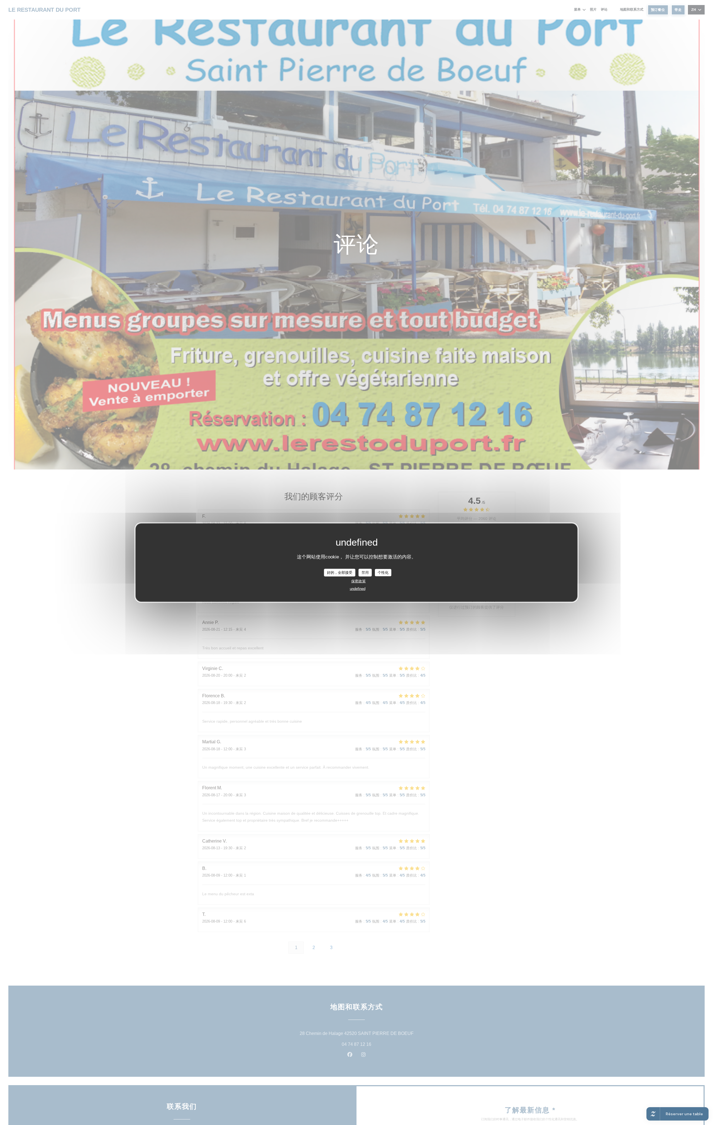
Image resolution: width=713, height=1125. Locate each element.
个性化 (383, 572)
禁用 (365, 572)
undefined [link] (357, 588)
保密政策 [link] (358, 581)
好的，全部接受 (339, 572)
